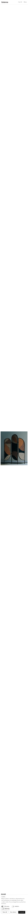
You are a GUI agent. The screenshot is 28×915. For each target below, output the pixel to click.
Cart (20, 2)
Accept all (21, 912)
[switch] (2, 906)
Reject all (5, 912)
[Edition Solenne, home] (4, 2)
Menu (25, 2)
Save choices (13, 912)
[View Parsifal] (14, 448)
